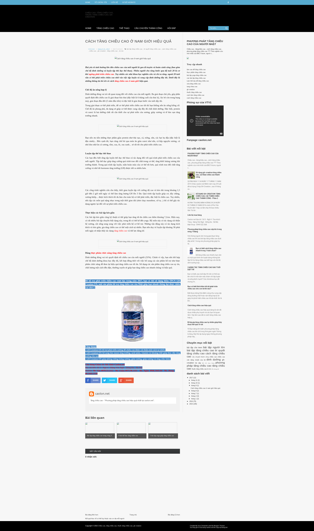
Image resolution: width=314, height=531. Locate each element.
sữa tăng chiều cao (194, 84)
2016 (191, 401)
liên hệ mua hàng (208, 363)
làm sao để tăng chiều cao (196, 69)
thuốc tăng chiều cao (194, 92)
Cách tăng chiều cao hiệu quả (199, 305)
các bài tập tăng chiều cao (196, 78)
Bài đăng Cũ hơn (174, 515)
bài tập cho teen (194, 347)
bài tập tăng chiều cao (134, 49)
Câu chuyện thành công (148, 28)
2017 (191, 378)
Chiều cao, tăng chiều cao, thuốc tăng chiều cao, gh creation (99, 15)
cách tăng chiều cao (169, 49)
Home (87, 2)
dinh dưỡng (214, 359)
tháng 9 (194, 385)
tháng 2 (194, 396)
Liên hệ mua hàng (195, 215)
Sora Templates (203, 526)
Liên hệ (114, 2)
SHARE (95, 380)
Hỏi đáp (171, 28)
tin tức (121, 51)
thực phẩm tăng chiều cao (196, 72)
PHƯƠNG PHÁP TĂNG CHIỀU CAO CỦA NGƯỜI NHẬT (205, 42)
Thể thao (124, 28)
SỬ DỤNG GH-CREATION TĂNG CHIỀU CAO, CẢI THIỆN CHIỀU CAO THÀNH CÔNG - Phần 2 (208, 196)
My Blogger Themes (218, 526)
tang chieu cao (192, 86)
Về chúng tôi (101, 2)
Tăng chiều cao (105, 28)
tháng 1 (194, 399)
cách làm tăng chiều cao (195, 95)
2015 (191, 404)
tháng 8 (194, 391)
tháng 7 (194, 393)
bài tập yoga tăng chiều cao (196, 75)
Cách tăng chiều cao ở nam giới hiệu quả (205, 388)
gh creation (191, 89)
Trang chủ (133, 515)
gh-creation (102, 51)
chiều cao (92, 51)
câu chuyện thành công (200, 357)
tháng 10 (194, 383)
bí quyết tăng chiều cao (152, 49)
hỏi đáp (198, 363)
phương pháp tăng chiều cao (206, 364)
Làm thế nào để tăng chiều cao (198, 81)
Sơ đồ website (129, 2)
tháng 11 (194, 380)
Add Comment (118, 49)
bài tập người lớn (214, 347)
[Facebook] (228, 2)
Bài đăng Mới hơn (91, 515)
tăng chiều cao (112, 51)
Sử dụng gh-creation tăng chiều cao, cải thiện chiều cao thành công (208, 175)
